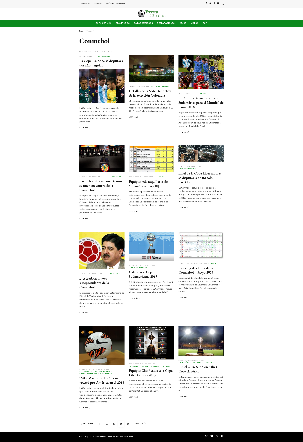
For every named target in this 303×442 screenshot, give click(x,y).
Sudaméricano (106, 373)
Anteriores (88, 424)
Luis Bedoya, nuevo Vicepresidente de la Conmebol (94, 282)
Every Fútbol (100, 437)
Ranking (212, 263)
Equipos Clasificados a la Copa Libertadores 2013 (151, 372)
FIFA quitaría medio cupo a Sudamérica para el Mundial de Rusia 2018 (201, 102)
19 (129, 424)
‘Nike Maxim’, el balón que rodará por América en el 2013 (101, 380)
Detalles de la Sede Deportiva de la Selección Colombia (150, 93)
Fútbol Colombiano (160, 86)
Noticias (166, 366)
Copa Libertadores (187, 169)
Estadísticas (104, 23)
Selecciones (208, 362)
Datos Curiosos (143, 23)
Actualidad (84, 371)
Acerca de (85, 3)
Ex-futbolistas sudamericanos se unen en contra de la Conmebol (100, 185)
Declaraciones (166, 23)
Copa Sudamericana (138, 267)
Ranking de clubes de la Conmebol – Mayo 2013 (195, 270)
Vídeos (194, 23)
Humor (183, 23)
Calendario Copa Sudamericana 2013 (143, 274)
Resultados (123, 23)
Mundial (203, 93)
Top (205, 23)
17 (115, 424)
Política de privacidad (115, 3)
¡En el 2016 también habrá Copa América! (197, 369)
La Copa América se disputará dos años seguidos (101, 63)
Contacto (98, 3)
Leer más (84, 128)
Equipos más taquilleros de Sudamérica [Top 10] (148, 183)
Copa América (104, 56)
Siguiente (139, 424)
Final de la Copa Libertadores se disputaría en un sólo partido (200, 177)
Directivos (116, 176)
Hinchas (163, 177)
